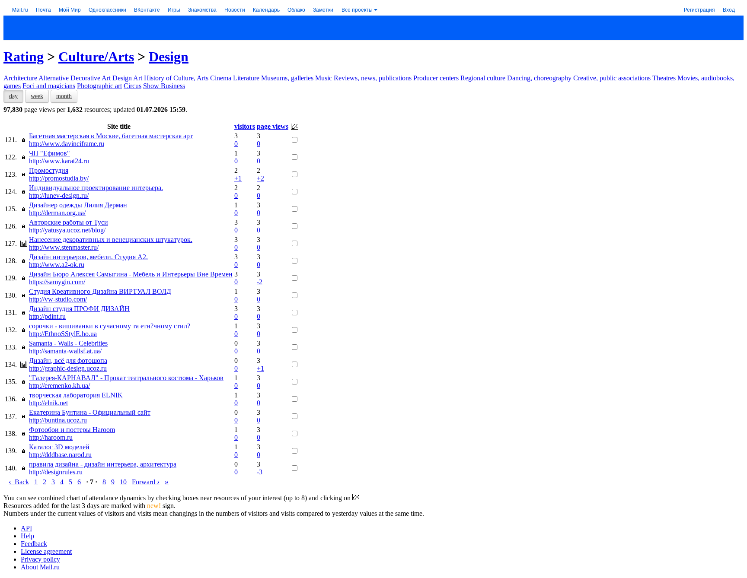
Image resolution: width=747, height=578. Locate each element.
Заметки (323, 9)
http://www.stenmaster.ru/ (64, 247)
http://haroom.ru (51, 437)
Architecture (20, 78)
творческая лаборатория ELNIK (76, 395)
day (13, 96)
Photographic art (99, 85)
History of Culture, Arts (176, 78)
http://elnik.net (48, 403)
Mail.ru (20, 9)
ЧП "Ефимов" (49, 153)
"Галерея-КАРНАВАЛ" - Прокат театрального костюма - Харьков (126, 377)
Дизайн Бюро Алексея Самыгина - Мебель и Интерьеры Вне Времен (131, 274)
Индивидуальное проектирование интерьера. (96, 187)
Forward (146, 482)
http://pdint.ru (47, 316)
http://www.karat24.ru (59, 161)
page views (272, 126)
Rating (23, 56)
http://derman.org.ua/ (57, 212)
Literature (246, 78)
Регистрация (699, 9)
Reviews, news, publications (373, 78)
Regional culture (482, 78)
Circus (132, 85)
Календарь (266, 9)
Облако (296, 9)
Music (323, 78)
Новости (234, 9)
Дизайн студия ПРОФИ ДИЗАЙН (79, 308)
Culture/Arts (96, 56)
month (64, 96)
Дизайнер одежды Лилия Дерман (78, 205)
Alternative (53, 78)
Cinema (220, 78)
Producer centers (436, 78)
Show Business (164, 85)
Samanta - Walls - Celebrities (68, 343)
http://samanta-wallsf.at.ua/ (65, 351)
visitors (244, 126)
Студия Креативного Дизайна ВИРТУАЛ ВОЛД (100, 291)
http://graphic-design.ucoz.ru (68, 368)
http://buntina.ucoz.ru (58, 420)
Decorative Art (90, 78)
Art (137, 78)
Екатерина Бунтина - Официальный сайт (89, 412)
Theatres (664, 78)
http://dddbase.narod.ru (60, 454)
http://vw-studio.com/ (58, 299)
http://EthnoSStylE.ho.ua (63, 333)
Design (168, 56)
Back (19, 482)
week (37, 96)
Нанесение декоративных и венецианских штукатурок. (110, 239)
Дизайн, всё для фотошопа (68, 360)
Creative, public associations (612, 78)
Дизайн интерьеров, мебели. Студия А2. (88, 256)
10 (123, 482)
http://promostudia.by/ (59, 178)
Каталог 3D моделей (59, 447)
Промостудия (48, 170)
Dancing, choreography (539, 78)
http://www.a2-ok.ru (56, 264)
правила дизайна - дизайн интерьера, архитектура (102, 464)
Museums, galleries (287, 78)
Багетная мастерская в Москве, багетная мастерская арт (111, 136)
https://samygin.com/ (57, 282)
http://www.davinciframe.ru (66, 143)
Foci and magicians (48, 85)
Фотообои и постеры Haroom (72, 429)
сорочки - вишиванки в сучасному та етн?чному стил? (109, 326)
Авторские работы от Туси (68, 222)
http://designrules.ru (56, 472)
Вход (729, 9)
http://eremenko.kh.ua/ (59, 385)
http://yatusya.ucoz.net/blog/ (67, 230)
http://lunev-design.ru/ (59, 195)
